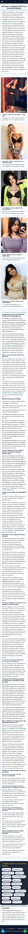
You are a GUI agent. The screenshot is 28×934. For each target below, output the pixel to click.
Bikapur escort (6, 876)
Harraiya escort (6, 880)
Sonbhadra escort (17, 869)
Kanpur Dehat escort (8, 873)
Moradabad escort (20, 891)
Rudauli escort (6, 869)
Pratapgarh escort (19, 894)
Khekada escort (15, 898)
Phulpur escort (6, 901)
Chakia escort (19, 873)
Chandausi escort (16, 883)
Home (2, 928)
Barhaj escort (6, 883)
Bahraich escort (17, 901)
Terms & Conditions (22, 928)
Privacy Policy (10, 928)
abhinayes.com (15, 917)
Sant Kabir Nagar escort (19, 876)
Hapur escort (16, 880)
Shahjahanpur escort (8, 891)
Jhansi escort (16, 887)
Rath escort (6, 898)
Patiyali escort (6, 887)
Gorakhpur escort (7, 894)
